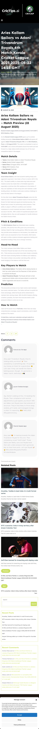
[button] (36, 700)
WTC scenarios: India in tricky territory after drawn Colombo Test (17, 527)
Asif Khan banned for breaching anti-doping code (19, 560)
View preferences (19, 725)
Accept (19, 715)
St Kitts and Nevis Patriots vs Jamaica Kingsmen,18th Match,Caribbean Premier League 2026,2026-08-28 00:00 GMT (18, 630)
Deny (19, 720)
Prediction (9, 72)
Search (5, 599)
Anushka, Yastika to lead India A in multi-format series (18, 492)
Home (3, 72)
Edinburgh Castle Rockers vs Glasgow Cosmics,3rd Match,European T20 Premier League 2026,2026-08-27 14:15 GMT (19, 685)
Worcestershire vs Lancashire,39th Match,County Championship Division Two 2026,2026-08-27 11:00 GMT (19, 677)
